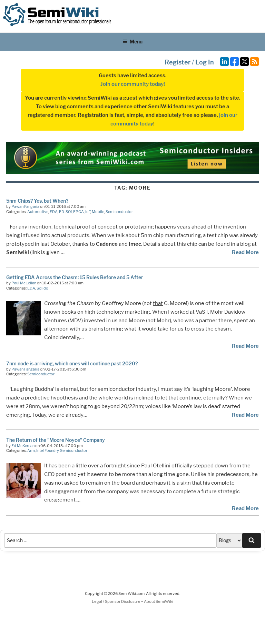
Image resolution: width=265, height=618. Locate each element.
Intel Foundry (47, 450)
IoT (87, 211)
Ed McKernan (23, 445)
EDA (54, 211)
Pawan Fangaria (25, 206)
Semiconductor (119, 211)
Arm (31, 450)
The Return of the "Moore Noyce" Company (55, 440)
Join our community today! (132, 84)
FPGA (78, 211)
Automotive (37, 211)
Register (177, 62)
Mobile (98, 211)
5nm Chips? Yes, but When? (37, 201)
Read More (245, 252)
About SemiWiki (158, 601)
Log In (204, 62)
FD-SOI (65, 211)
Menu (136, 41)
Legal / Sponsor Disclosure (116, 601)
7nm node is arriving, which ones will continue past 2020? (72, 363)
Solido (42, 288)
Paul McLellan (23, 283)
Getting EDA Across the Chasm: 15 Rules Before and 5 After (74, 277)
